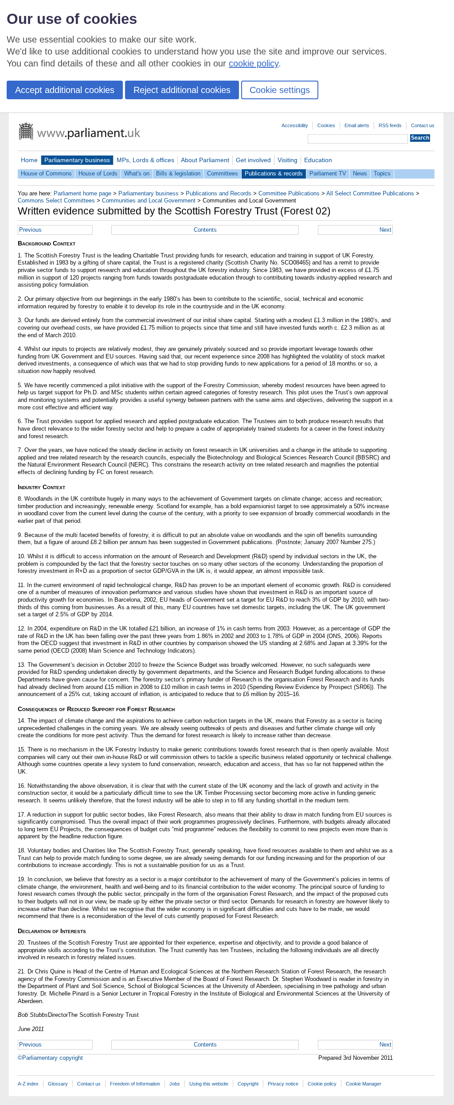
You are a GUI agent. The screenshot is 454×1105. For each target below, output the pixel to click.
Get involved (253, 159)
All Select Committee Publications (370, 193)
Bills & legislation (178, 173)
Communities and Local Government (149, 200)
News (360, 173)
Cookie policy (322, 1083)
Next (385, 229)
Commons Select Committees (56, 200)
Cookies (326, 125)
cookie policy (253, 63)
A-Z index (28, 1083)
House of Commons (46, 173)
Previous (30, 229)
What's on (136, 173)
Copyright (248, 1083)
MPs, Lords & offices (145, 159)
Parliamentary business (77, 159)
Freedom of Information (135, 1083)
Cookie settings (280, 90)
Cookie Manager (363, 1083)
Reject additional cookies (182, 90)
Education (318, 159)
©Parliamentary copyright (50, 1057)
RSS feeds (390, 125)
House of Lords (97, 173)
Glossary (58, 1083)
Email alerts (356, 125)
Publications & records (274, 173)
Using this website (208, 1083)
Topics (382, 173)
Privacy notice (283, 1083)
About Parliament (205, 159)
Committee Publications (289, 193)
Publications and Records (218, 193)
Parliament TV (327, 173)
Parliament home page (82, 193)
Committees (222, 173)
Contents (205, 229)
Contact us (422, 125)
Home (29, 159)
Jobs (174, 1083)
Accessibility (295, 125)
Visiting (287, 159)
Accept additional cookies (64, 90)
